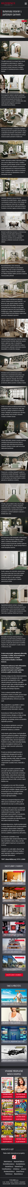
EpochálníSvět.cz (20, 1164)
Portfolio (8, 1181)
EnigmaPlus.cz (19, 1166)
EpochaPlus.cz (9, 1166)
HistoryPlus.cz (20, 1171)
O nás (4, 1181)
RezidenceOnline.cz (9, 1171)
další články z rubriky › (14, 975)
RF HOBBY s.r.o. (15, 1180)
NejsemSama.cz (18, 1174)
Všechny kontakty (6, 1183)
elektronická (7, 1097)
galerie (24, 21)
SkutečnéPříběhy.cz (19, 1161)
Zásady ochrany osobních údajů (18, 1183)
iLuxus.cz (23, 1169)
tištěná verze (7, 1094)
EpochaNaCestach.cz (8, 1164)
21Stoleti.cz (16, 1169)
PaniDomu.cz (8, 1174)
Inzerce (12, 1181)
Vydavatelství (22, 1181)
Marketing (16, 1181)
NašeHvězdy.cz (8, 1161)
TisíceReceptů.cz (6, 1169)
